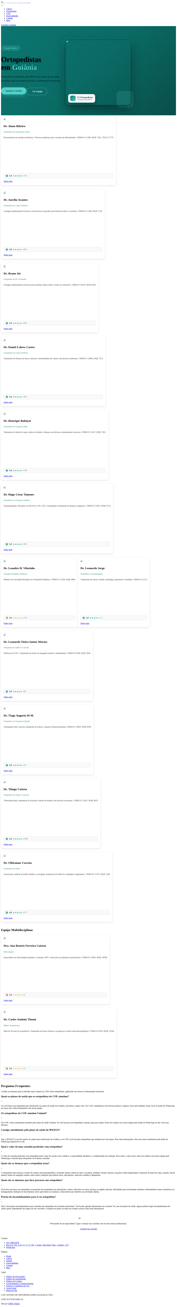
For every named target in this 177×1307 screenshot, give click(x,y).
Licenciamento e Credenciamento (20, 1283)
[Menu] (29, 2)
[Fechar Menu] (2, 5)
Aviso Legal (11, 1288)
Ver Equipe (37, 91)
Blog (8, 20)
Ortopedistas (11, 11)
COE (8, 13)
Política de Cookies (14, 1281)
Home (8, 1256)
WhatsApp (10, 1247)
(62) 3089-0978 (12, 1243)
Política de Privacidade (15, 1276)
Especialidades (12, 16)
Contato (9, 18)
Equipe (9, 1261)
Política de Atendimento (16, 1279)
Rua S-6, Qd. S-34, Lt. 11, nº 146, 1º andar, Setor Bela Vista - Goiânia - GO (37, 1245)
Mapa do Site (11, 1290)
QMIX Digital (14, 1304)
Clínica (9, 9)
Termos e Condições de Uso (17, 1286)
